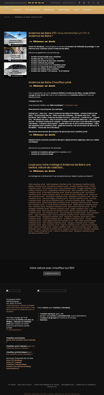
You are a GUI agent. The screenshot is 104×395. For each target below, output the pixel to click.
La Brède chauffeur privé (52, 229)
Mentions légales (25, 385)
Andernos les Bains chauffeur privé (56, 202)
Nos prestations (32, 10)
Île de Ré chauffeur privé (74, 192)
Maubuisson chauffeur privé (79, 196)
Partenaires (56, 3)
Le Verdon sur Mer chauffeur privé (74, 194)
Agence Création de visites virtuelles (64, 394)
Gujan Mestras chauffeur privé (85, 204)
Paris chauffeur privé (37, 184)
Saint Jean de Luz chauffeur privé (55, 210)
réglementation (67, 385)
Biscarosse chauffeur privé (78, 206)
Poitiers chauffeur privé (38, 190)
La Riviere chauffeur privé (74, 219)
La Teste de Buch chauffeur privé (59, 204)
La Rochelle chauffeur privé (53, 192)
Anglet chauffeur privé (79, 208)
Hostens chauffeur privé (81, 227)
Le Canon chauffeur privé (75, 200)
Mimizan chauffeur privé (59, 208)
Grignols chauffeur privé (70, 225)
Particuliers (64, 10)
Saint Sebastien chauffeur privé (58, 184)
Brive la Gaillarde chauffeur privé (66, 215)
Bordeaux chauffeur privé (39, 233)
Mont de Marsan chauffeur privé (73, 213)
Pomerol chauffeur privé (52, 219)
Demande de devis (52, 273)
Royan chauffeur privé (51, 194)
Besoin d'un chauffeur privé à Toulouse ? (20, 347)
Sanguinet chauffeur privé (56, 206)
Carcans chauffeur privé (78, 198)
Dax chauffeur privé (50, 213)
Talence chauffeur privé (63, 231)
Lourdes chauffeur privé (78, 186)
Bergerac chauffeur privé (74, 217)
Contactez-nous (71, 105)
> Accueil (17, 10)
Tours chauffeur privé (67, 188)
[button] (98, 391)
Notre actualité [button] (69, 3)
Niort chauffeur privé (80, 190)
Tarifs (76, 10)
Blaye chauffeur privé (50, 225)
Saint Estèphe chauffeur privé (54, 223)
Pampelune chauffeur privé (83, 184)
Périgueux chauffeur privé (52, 217)
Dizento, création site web (35, 394)
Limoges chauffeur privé (86, 188)
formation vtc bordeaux (86, 385)
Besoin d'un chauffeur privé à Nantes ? (20, 341)
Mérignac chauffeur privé (84, 231)
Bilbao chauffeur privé (37, 186)
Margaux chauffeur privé (77, 223)
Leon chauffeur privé (37, 206)
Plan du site (52, 387)
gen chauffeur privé (43, 215)
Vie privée (12, 385)
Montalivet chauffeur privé (56, 196)
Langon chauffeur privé (61, 227)
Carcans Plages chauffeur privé (55, 198)
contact (87, 10)
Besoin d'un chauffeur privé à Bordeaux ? (19, 353)
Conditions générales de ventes (46, 385)
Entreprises (49, 10)
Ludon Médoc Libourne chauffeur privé (57, 221)
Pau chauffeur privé (50, 188)
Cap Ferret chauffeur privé (53, 200)
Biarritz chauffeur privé (79, 210)
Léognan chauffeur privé (72, 229)
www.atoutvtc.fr (14, 330)
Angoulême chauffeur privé (59, 190)
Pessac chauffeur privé (43, 231)
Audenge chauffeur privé (81, 202)
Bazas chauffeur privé (42, 227)
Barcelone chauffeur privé (58, 186)
